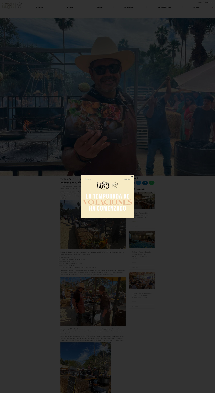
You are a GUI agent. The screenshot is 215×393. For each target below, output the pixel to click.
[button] (132, 177)
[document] (107, 196)
